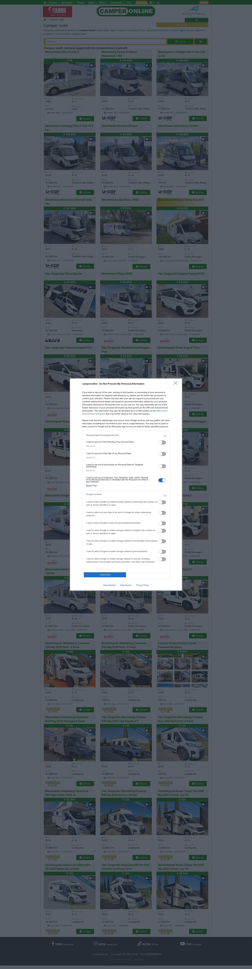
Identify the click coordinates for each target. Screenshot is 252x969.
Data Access (126, 585)
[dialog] (126, 484)
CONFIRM (105, 575)
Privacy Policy (142, 585)
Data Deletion (109, 585)
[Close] (176, 384)
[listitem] (126, 436)
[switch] (162, 442)
